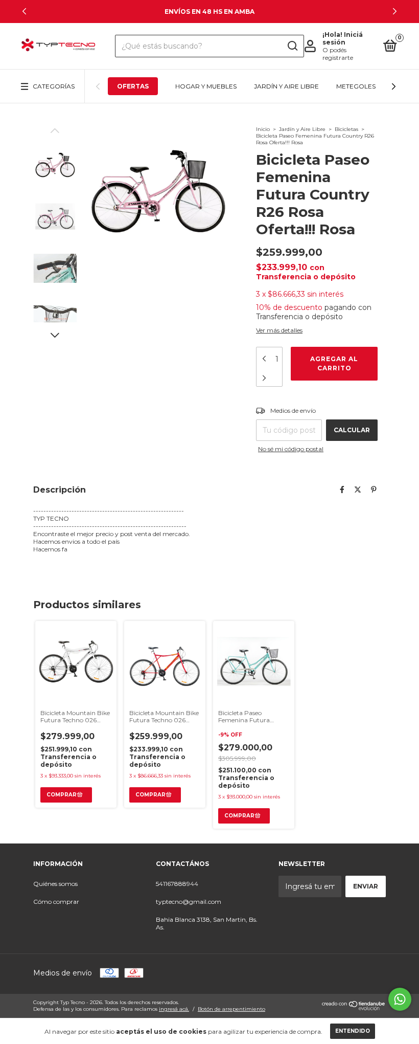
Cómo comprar (56, 901)
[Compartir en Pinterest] (374, 489)
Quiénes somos (55, 883)
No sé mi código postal (290, 449)
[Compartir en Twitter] (357, 489)
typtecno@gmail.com (188, 901)
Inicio (263, 129)
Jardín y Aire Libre (302, 129)
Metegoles (356, 86)
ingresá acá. (174, 1009)
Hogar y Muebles (206, 86)
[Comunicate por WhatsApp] (399, 999)
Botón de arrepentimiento (231, 1009)
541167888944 (177, 883)
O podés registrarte (337, 53)
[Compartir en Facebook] (342, 489)
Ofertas (133, 86)
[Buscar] (292, 46)
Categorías (54, 86)
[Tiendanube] (354, 1008)
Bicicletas (346, 129)
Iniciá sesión (342, 38)
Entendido (352, 1031)
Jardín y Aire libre (286, 86)
